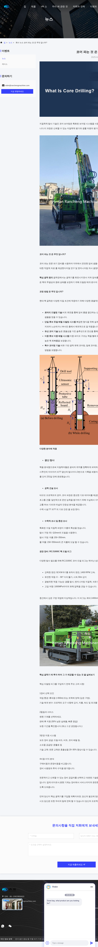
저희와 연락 (79, 6)
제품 (33, 6)
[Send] (92, 943)
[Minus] (91, 886)
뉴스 (10, 43)
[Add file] (47, 943)
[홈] (10, 6)
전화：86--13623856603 (14, 896)
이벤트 (93, 6)
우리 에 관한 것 (60, 6)
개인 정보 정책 (6, 939)
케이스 (4, 64)
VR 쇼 (44, 6)
